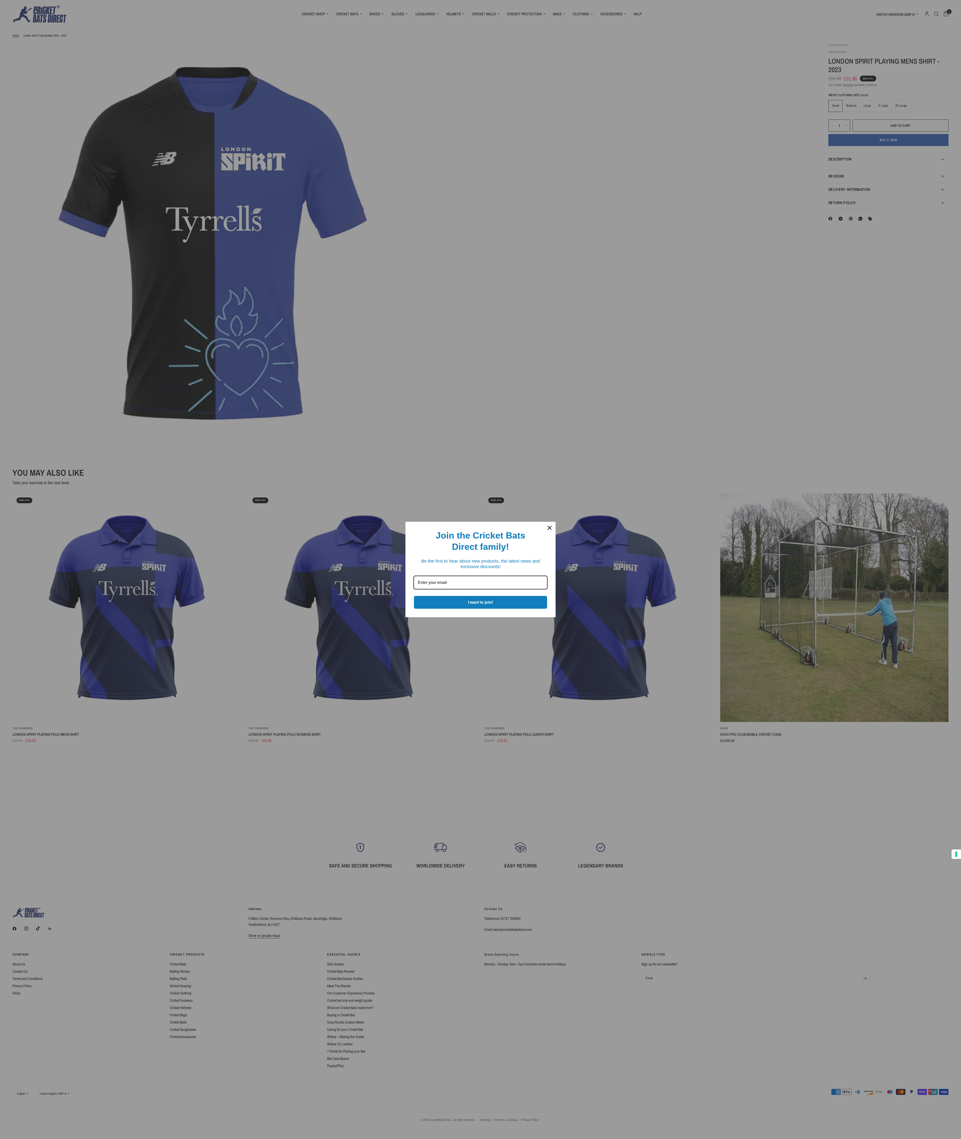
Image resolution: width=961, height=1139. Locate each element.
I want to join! (480, 602)
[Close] (550, 528)
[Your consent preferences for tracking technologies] (956, 854)
